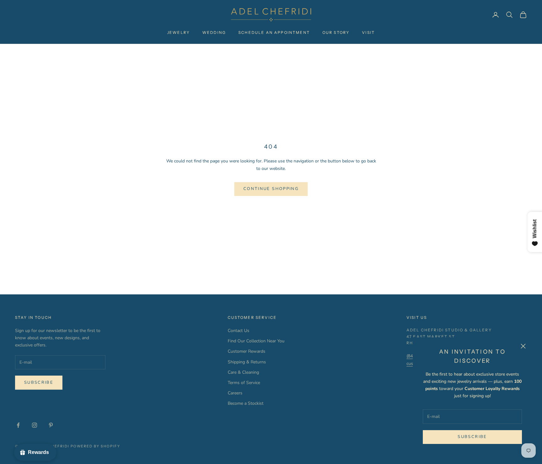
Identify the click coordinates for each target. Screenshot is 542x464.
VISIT (368, 32)
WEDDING (214, 32)
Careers (235, 393)
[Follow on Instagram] (34, 425)
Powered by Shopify (95, 446)
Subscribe (472, 437)
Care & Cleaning (243, 372)
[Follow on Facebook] (18, 425)
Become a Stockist (245, 403)
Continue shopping (271, 189)
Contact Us (238, 331)
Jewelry (178, 32)
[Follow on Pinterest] (51, 425)
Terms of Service (244, 383)
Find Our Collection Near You (256, 341)
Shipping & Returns (247, 362)
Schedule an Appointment (274, 32)
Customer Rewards (246, 351)
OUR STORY (335, 32)
